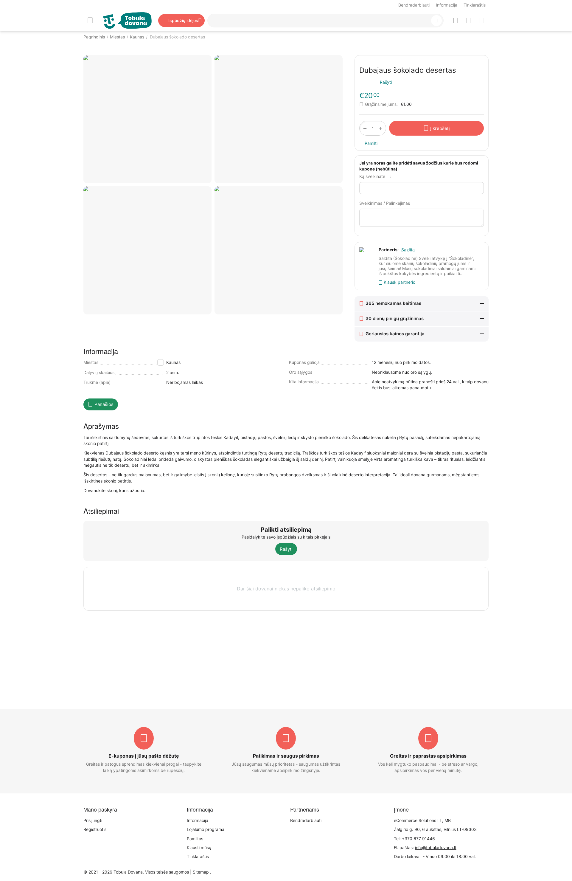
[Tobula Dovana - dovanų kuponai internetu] (127, 20)
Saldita (408, 249)
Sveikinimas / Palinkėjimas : (387, 203)
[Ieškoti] (436, 20)
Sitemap (201, 871)
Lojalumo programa (205, 829)
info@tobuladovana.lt (435, 847)
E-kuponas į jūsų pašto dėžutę (143, 756)
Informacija (446, 4)
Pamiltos (195, 838)
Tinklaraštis (475, 4)
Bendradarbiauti (414, 4)
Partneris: (389, 249)
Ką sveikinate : (375, 176)
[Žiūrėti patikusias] (456, 20)
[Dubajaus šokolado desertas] (147, 119)
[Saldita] (278, 250)
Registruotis (94, 829)
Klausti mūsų (199, 847)
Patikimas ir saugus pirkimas (286, 756)
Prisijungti (92, 820)
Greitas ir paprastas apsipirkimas (428, 756)
